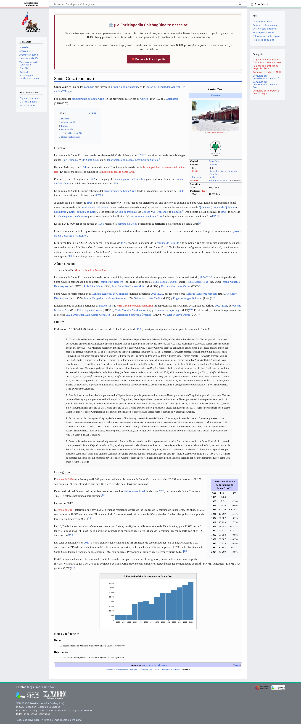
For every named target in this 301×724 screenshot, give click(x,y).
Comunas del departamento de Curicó (266, 77)
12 (199, 314)
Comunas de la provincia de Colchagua (266, 92)
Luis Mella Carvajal (165, 281)
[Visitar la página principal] (31, 22)
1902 (92, 178)
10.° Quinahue (70, 159)
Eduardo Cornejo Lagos (167, 310)
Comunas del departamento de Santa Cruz (265, 84)
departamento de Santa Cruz (88, 98)
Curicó (144, 98)
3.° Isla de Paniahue (126, 211)
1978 (123, 242)
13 (215, 328)
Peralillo (149, 669)
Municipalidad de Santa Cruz (91, 270)
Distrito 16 (105, 305)
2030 (76, 314)
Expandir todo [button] (27, 105)
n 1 (217, 215)
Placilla (156, 669)
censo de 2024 (65, 479)
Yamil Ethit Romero (218, 180)
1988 (139, 329)
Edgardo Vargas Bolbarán (187, 298)
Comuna (215, 95)
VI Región (81, 235)
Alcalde (194, 180)
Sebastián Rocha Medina (148, 298)
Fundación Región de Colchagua (42, 706)
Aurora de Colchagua (67, 710)
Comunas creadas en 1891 (267, 71)
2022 (218, 305)
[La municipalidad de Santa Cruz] (215, 115)
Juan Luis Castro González (94, 314)
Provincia (196, 177)
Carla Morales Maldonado (130, 310)
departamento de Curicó (120, 159)
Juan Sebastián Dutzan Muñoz (129, 286)
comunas (89, 86)
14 (230, 488)
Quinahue (204, 207)
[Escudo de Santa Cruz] (215, 147)
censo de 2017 (65, 509)
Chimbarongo (117, 669)
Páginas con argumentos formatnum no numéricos (267, 61)
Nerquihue (60, 211)
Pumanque (165, 669)
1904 (180, 190)
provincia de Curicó (146, 159)
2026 (224, 305)
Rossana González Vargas (175, 286)
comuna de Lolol (86, 211)
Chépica (108, 669)
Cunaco (146, 211)
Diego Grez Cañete (38, 687)
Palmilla (176, 211)
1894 (83, 167)
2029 (160, 293)
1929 (224, 211)
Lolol (72, 211)
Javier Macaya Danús (177, 314)
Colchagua (214, 177)
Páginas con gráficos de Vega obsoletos (265, 67)
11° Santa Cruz (90, 159)
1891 (140, 155)
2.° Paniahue (160, 211)
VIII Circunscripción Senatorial (135, 305)
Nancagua (133, 669)
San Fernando (175, 669)
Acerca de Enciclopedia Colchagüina (62, 719)
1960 (101, 223)
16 (89, 518)
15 (103, 495)
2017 (87, 542)
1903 (115, 183)
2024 (204, 191)
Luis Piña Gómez (94, 286)
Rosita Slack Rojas (197, 281)
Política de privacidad (28, 719)
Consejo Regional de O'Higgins (110, 293)
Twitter (53, 687)
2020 (161, 491)
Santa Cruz (214, 161)
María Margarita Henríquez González (105, 298)
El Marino (86, 710)
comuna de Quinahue (224, 207)
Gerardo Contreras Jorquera (201, 293)
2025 (153, 293)
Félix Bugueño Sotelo (89, 310)
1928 (89, 202)
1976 (97, 195)
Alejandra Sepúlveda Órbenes (134, 314)
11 (191, 309)
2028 (209, 277)
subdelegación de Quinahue (129, 178)
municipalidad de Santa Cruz (216, 132)
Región (195, 171)
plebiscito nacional (134, 491)
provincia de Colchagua (124, 86)
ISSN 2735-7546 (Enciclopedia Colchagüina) (40, 703)
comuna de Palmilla (168, 242)
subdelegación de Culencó (72, 216)
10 (213, 297)
